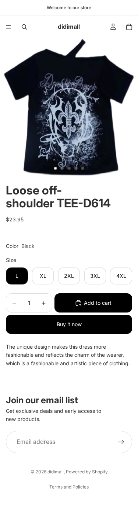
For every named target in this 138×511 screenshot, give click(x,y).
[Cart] (129, 27)
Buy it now (69, 324)
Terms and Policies (69, 487)
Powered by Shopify (87, 471)
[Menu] (8, 26)
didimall (55, 471)
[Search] (24, 27)
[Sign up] (121, 442)
